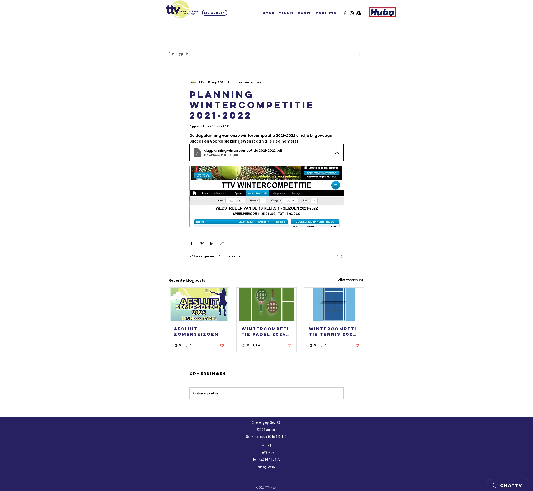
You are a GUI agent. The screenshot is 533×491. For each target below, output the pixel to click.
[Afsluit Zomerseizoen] (199, 304)
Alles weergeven (351, 280)
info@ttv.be (266, 452)
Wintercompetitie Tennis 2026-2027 (334, 331)
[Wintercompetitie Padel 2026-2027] (267, 304)
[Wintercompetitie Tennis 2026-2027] (334, 304)
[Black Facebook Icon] (344, 13)
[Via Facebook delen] (191, 244)
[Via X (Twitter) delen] (202, 244)
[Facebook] (263, 445)
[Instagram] (269, 445)
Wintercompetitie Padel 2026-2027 (265, 331)
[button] (359, 53)
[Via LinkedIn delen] (212, 244)
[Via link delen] (222, 244)
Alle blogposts (179, 53)
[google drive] (358, 13)
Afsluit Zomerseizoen (196, 331)
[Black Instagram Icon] (351, 13)
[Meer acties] (341, 82)
